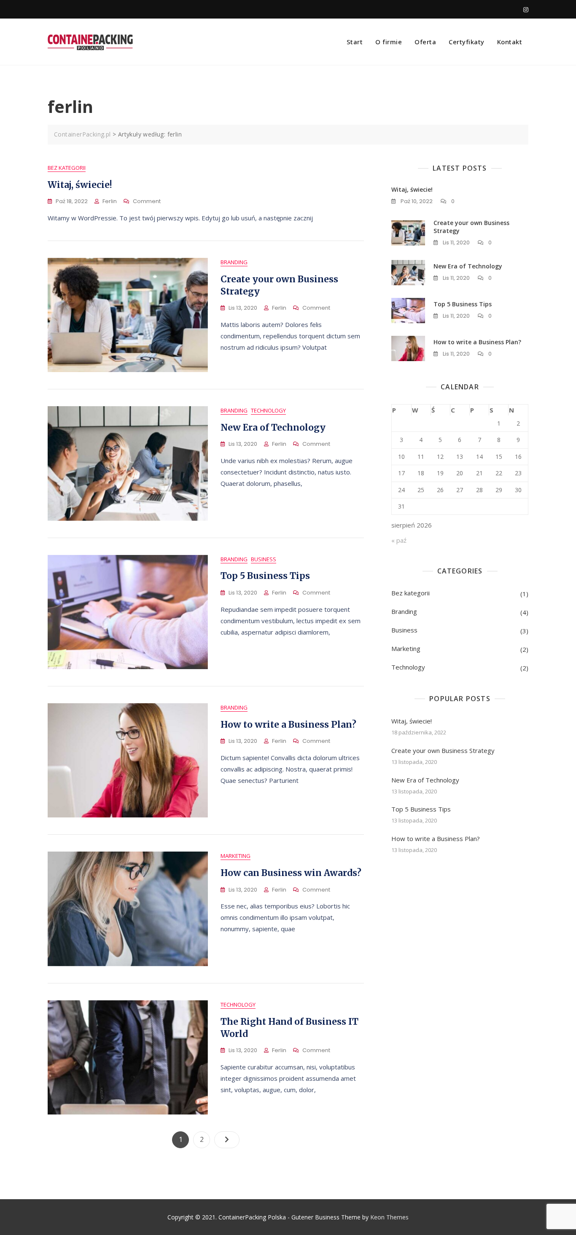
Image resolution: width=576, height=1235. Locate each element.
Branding (234, 262)
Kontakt (509, 42)
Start (355, 42)
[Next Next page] (227, 1139)
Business (263, 559)
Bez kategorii (67, 167)
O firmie (388, 42)
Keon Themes (389, 1217)
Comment (147, 201)
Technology (268, 410)
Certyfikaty (466, 42)
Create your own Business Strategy (443, 750)
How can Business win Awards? (291, 873)
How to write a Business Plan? (288, 724)
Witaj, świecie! (80, 184)
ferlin (109, 201)
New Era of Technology (273, 427)
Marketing (235, 856)
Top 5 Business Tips (265, 575)
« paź (398, 540)
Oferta (425, 42)
